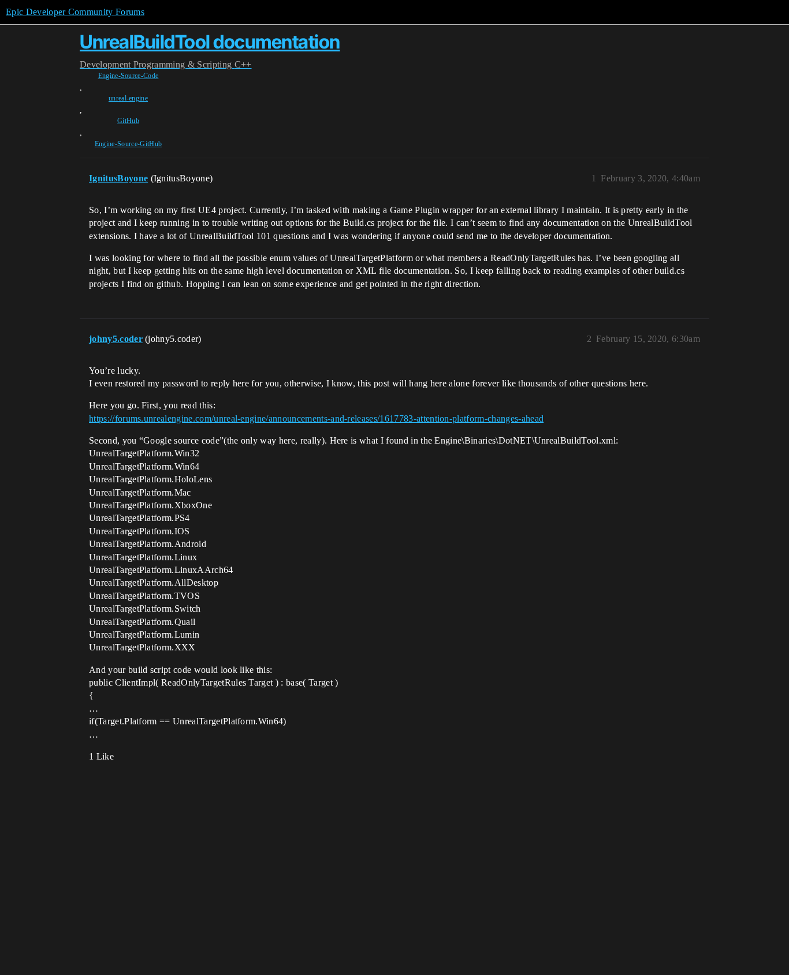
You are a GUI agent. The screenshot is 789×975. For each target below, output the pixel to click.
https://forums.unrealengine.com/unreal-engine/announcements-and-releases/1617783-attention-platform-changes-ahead (316, 418)
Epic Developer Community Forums (75, 12)
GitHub (128, 121)
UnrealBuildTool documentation (210, 42)
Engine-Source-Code (128, 76)
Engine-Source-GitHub (128, 144)
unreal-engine (128, 98)
